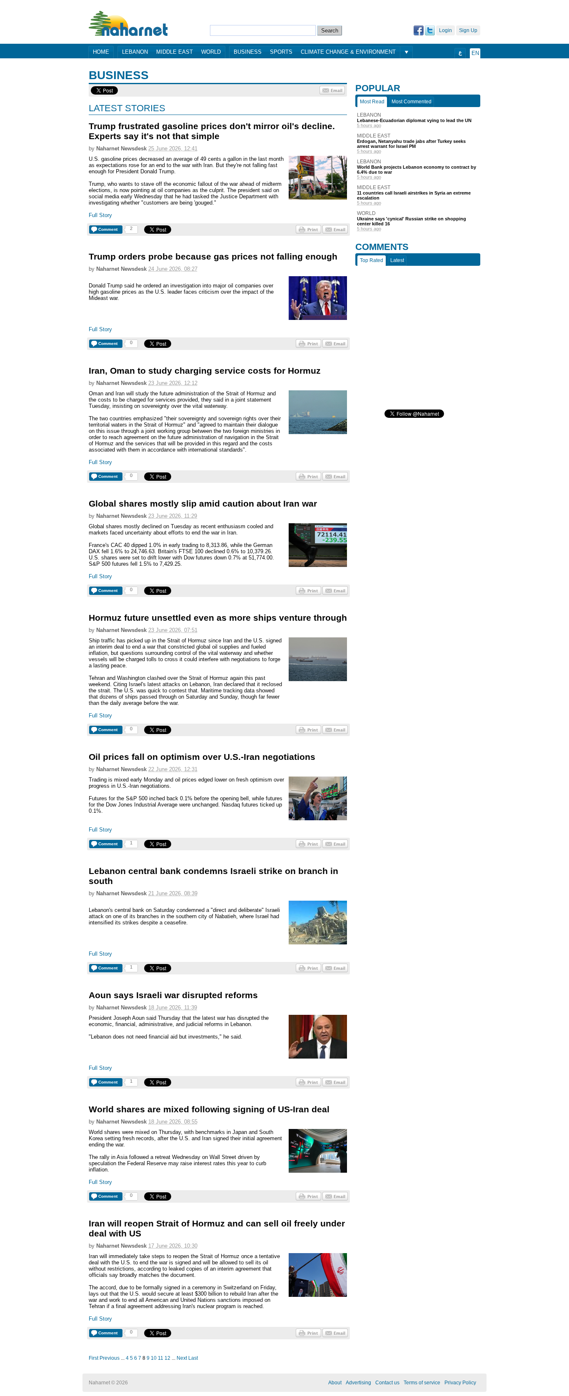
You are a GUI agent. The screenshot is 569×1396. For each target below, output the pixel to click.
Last (193, 1358)
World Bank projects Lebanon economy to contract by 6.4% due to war (416, 170)
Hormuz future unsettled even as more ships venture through (218, 617)
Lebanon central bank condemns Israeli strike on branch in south (213, 876)
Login (445, 30)
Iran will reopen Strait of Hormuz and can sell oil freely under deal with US (217, 1228)
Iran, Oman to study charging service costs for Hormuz (205, 370)
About (335, 1383)
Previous (110, 1358)
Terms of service (422, 1383)
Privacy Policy (460, 1383)
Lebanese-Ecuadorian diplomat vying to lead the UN (414, 120)
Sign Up (468, 30)
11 (160, 1358)
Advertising (358, 1383)
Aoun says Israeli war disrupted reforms (173, 995)
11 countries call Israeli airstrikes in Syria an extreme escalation (414, 195)
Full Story (100, 215)
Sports (281, 52)
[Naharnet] (128, 23)
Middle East (174, 52)
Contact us (387, 1383)
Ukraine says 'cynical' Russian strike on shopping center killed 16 (411, 221)
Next (182, 1358)
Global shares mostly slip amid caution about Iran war (203, 503)
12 (167, 1358)
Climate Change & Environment (348, 52)
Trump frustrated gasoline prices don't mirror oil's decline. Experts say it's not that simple (212, 131)
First (93, 1358)
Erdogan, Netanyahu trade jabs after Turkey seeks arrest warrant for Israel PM (411, 144)
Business (248, 52)
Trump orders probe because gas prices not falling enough (213, 256)
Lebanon (135, 52)
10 (154, 1358)
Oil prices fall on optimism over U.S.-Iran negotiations (202, 757)
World (211, 52)
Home (101, 52)
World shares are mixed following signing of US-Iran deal (209, 1109)
